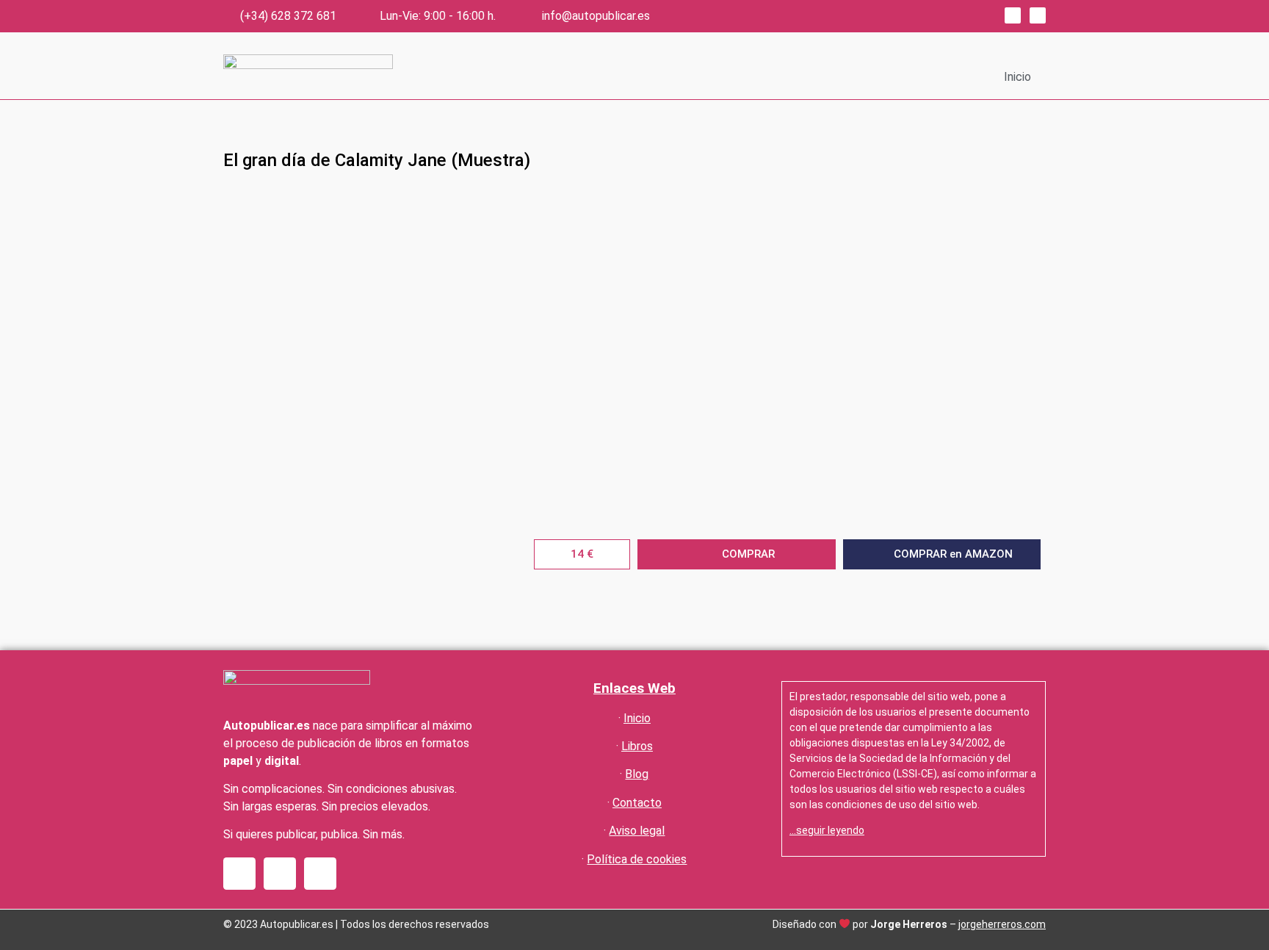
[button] (582, 554)
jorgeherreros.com (1002, 924)
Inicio (1017, 77)
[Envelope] (320, 873)
